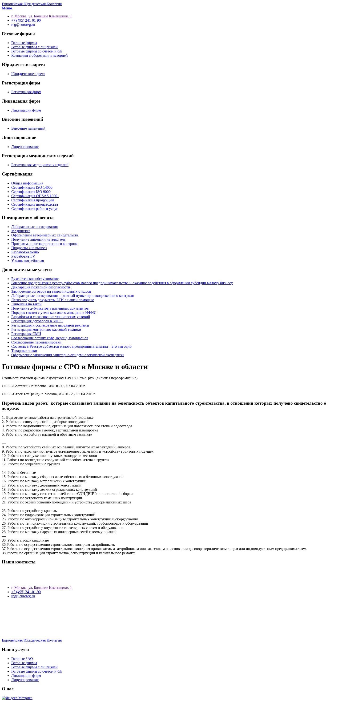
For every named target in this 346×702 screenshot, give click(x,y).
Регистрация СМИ (26, 334)
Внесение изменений (28, 128)
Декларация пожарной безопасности (40, 287)
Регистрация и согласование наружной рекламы (50, 325)
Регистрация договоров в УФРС (37, 321)
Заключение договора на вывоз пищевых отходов (51, 291)
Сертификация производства (34, 204)
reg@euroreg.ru (23, 596)
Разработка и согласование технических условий (50, 317)
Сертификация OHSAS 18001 (35, 196)
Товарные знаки (24, 351)
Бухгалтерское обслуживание (35, 279)
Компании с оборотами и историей (39, 55)
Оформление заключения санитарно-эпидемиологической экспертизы (67, 355)
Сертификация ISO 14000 (31, 187)
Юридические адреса (28, 74)
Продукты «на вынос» (29, 248)
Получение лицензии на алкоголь (38, 239)
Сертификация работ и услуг (34, 209)
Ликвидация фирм (26, 110)
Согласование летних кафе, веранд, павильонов (49, 338)
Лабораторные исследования (34, 227)
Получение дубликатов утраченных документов (50, 308)
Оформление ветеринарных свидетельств (44, 235)
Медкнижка (20, 231)
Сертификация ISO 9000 (31, 192)
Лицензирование (25, 147)
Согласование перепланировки (36, 342)
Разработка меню (25, 252)
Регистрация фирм (26, 92)
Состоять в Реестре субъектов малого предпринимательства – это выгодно (71, 346)
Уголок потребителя (27, 261)
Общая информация (27, 183)
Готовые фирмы (24, 43)
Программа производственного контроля (44, 244)
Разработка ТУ (23, 256)
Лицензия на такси (26, 304)
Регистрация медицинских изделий (39, 165)
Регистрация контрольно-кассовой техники (46, 329)
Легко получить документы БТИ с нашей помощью (52, 300)
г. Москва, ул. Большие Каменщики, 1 (41, 588)
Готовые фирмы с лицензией (34, 47)
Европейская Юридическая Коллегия (32, 4)
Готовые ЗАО (22, 659)
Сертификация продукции (32, 200)
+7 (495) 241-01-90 (26, 592)
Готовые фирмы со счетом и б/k (36, 51)
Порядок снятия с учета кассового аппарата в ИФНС (54, 313)
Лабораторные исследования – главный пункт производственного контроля (72, 296)
